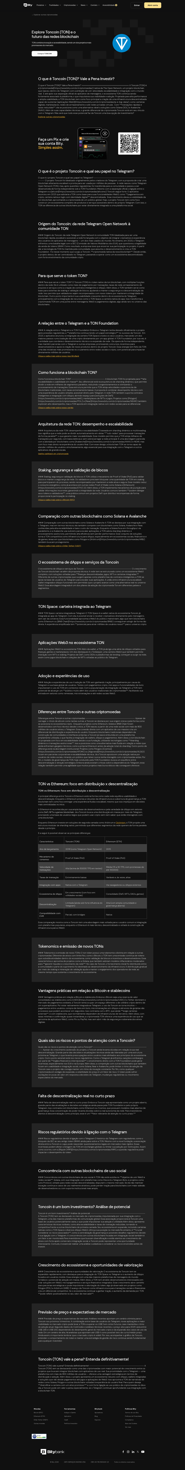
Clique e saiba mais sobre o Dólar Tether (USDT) (59, 546)
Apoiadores (99, 1413)
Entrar (137, 5)
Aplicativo (67, 1416)
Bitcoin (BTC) (38, 1413)
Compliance (129, 1420)
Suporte (97, 1420)
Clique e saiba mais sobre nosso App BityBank (58, 356)
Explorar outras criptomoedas (51, 117)
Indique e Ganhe (70, 1413)
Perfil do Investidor (70, 1423)
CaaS (66, 1420)
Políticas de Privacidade (133, 1416)
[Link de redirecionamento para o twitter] (138, 1452)
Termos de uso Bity (132, 1413)
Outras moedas (39, 1423)
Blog (96, 1416)
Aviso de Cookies (131, 1423)
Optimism (120, 822)
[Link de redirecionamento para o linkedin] (133, 1452)
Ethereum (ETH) (39, 1416)
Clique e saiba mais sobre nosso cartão (55, 407)
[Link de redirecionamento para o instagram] (128, 1452)
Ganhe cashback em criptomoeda (53, 453)
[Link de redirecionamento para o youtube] (142, 1451)
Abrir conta (153, 5)
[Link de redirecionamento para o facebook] (123, 1452)
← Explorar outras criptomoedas (45, 15)
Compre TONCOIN (45, 54)
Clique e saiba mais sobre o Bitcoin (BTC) (56, 500)
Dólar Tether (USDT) (41, 1420)
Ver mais (128, 1427)
